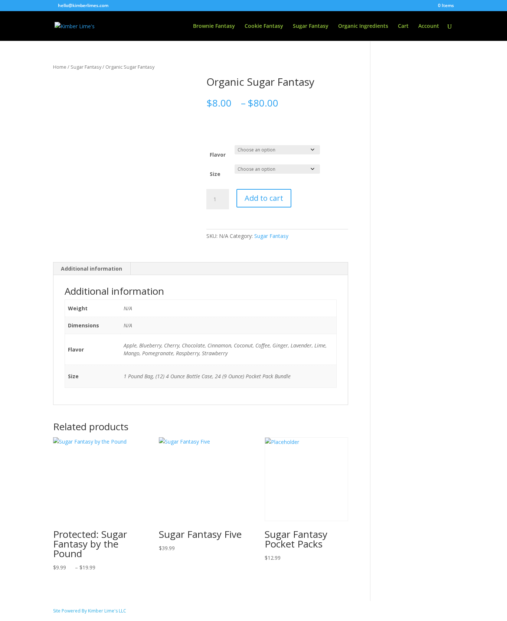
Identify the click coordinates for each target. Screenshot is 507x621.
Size (215, 173)
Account (428, 26)
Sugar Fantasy (310, 26)
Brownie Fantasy (214, 26)
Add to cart (264, 198)
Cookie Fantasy (264, 26)
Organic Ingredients (363, 26)
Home (59, 66)
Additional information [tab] (91, 268)
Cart (403, 26)
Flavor (218, 154)
